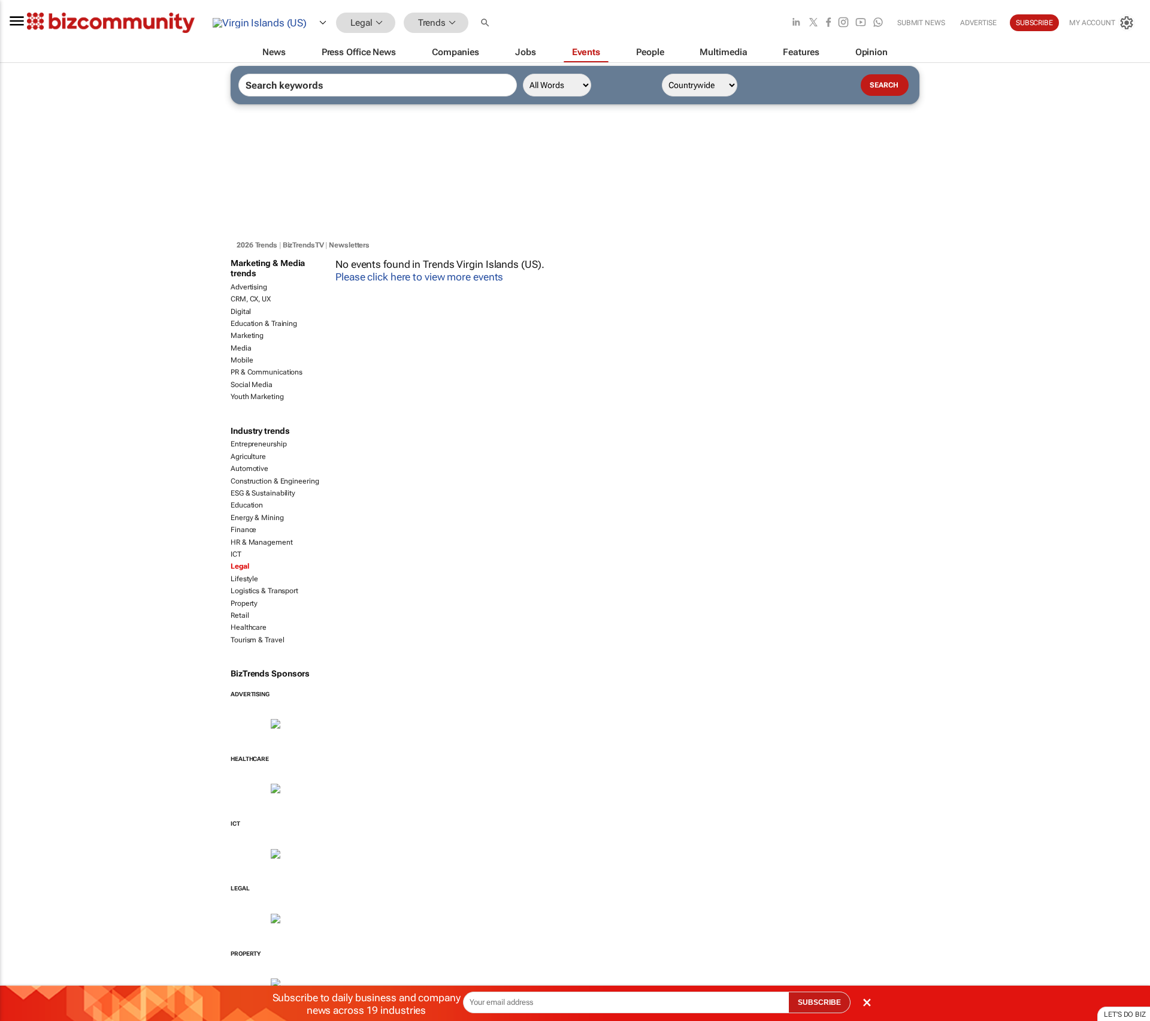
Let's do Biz (1125, 1014)
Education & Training (264, 323)
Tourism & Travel (257, 640)
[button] (486, 23)
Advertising (249, 287)
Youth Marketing (257, 396)
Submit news (921, 23)
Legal (240, 566)
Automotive (249, 468)
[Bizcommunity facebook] (828, 23)
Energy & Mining (257, 517)
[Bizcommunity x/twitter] (813, 23)
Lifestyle (244, 579)
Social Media (252, 384)
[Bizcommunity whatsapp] (878, 23)
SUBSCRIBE (819, 1002)
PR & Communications (266, 372)
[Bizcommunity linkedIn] (796, 23)
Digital (241, 311)
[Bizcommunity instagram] (843, 23)
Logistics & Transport (264, 591)
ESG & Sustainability (263, 493)
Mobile (242, 360)
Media (241, 348)
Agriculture (248, 456)
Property (244, 603)
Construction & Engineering (275, 481)
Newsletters (349, 245)
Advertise (978, 23)
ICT (236, 554)
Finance (243, 529)
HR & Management (262, 542)
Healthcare (249, 627)
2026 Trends (257, 245)
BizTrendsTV (303, 245)
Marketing (247, 335)
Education (247, 505)
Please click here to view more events (419, 277)
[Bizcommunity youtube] (861, 23)
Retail (240, 615)
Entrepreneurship (258, 444)
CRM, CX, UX (251, 299)
